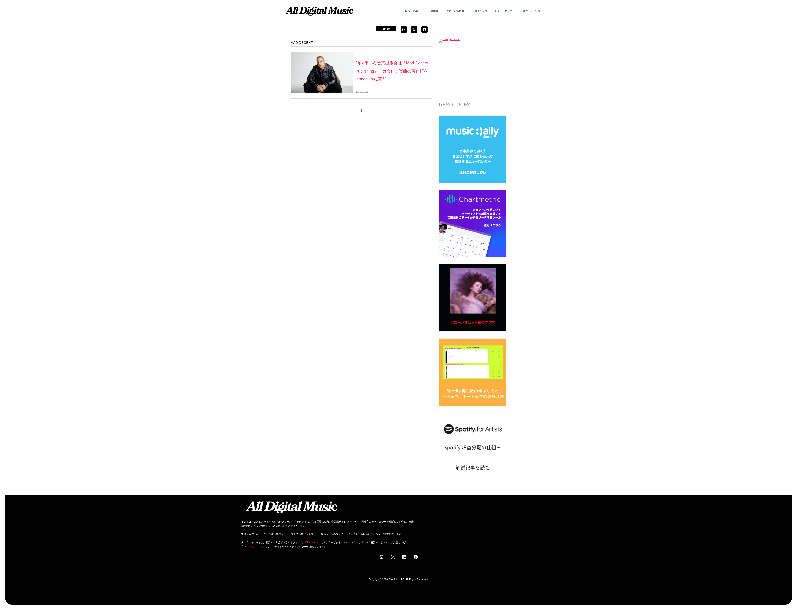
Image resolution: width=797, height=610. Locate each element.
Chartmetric (311, 542)
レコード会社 (412, 11)
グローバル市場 (455, 11)
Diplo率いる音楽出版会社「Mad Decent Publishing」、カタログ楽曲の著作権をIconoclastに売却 (391, 71)
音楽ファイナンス (530, 11)
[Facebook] (416, 557)
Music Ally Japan (252, 546)
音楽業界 (433, 11)
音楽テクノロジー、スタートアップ (492, 11)
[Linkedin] (424, 29)
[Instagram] (404, 29)
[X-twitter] (414, 29)
